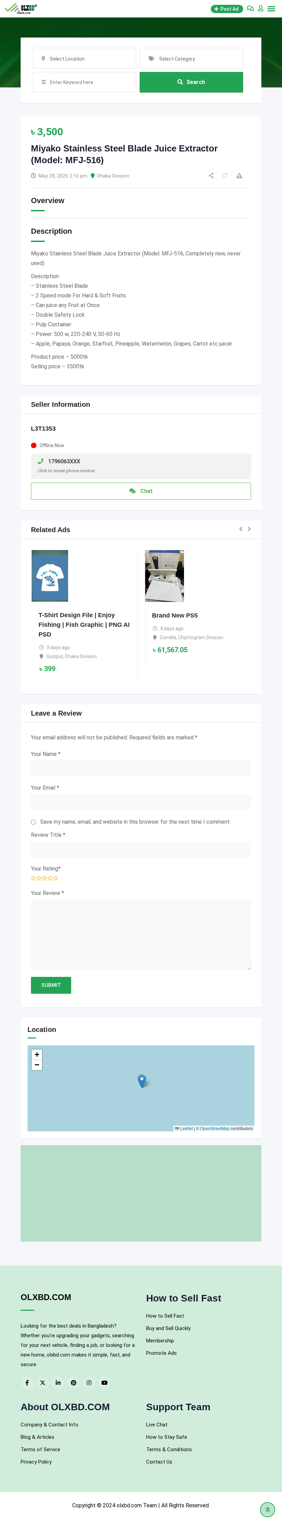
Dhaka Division (113, 176)
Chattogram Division (200, 637)
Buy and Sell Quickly (168, 1328)
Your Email (45, 787)
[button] (240, 530)
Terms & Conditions (169, 1449)
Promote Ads (161, 1353)
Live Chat (156, 1425)
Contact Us (159, 1462)
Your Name (46, 754)
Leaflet (186, 1128)
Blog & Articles (37, 1437)
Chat (146, 491)
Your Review (47, 893)
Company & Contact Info (49, 1425)
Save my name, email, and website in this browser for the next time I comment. (135, 822)
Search (195, 82)
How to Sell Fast (165, 1316)
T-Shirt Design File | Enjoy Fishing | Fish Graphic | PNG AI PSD (84, 625)
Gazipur (54, 656)
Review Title (48, 835)
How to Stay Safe (166, 1437)
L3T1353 (43, 428)
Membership (160, 1341)
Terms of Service (40, 1449)
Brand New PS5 (175, 615)
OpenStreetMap (215, 1128)
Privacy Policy (36, 1462)
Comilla (168, 637)
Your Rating (46, 868)
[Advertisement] (141, 1193)
